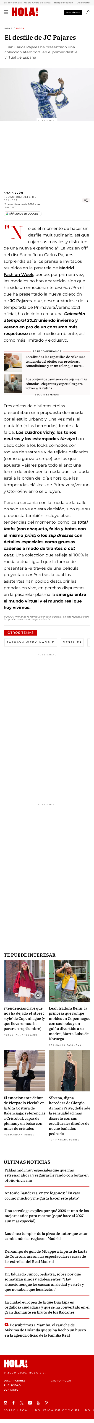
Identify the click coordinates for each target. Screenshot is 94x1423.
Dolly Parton (84, 2)
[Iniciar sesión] (88, 12)
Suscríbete (73, 12)
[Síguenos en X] (22, 1403)
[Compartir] (86, 200)
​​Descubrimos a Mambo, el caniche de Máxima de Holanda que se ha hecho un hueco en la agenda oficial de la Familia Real (45, 1330)
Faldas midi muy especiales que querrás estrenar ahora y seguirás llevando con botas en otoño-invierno (47, 1175)
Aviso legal (17, 1410)
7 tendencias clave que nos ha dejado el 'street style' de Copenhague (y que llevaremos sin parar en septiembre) (24, 1018)
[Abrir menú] (6, 12)
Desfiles (72, 642)
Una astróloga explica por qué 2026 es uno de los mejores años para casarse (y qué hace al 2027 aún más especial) (47, 1215)
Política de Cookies (57, 1410)
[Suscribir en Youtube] (39, 1403)
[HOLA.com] (25, 12)
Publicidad (12, 1385)
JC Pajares (20, 300)
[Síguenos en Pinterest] (47, 1403)
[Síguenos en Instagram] (6, 1403)
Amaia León (13, 192)
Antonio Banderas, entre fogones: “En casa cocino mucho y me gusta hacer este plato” (43, 1195)
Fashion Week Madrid (30, 642)
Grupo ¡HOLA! (61, 1380)
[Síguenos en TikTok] (30, 1403)
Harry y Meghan (63, 2)
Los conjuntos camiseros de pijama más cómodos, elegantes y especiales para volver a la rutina (56, 383)
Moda (20, 28)
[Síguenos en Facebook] (14, 1403)
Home (8, 28)
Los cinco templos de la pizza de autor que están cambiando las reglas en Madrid (47, 1236)
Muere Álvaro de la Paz (37, 2)
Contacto (11, 1389)
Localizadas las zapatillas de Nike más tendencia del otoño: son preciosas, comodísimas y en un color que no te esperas (55, 363)
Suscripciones (15, 1380)
